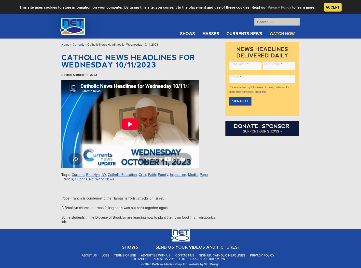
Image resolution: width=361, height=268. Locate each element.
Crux (142, 174)
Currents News (244, 34)
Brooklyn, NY (96, 174)
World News (104, 178)
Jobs (105, 255)
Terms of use (125, 255)
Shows (187, 34)
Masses (210, 34)
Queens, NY (84, 178)
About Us (89, 255)
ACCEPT (333, 7)
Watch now (282, 34)
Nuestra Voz (163, 258)
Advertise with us (155, 255)
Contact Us (184, 255)
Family (163, 174)
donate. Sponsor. (262, 126)
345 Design (212, 264)
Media (193, 174)
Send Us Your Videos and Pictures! (197, 247)
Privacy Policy (279, 7)
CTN (182, 258)
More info (260, 91)
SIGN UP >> (240, 101)
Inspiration (178, 174)
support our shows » (262, 131)
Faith (152, 174)
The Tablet (140, 258)
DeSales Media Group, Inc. (170, 264)
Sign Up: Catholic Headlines (222, 255)
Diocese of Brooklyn (207, 258)
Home (65, 44)
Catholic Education (122, 174)
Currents (78, 44)
